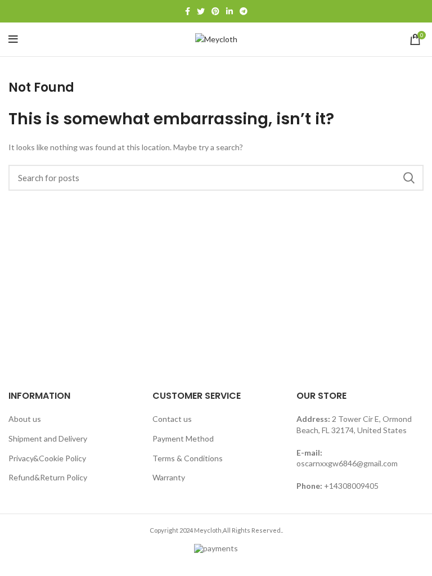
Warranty (168, 477)
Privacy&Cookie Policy (47, 458)
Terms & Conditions (187, 458)
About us (24, 419)
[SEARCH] (408, 178)
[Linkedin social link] (229, 11)
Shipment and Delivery (47, 438)
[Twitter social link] (201, 11)
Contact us (172, 419)
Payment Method (183, 438)
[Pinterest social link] (215, 11)
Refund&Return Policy (47, 477)
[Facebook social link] (188, 11)
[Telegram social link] (243, 11)
